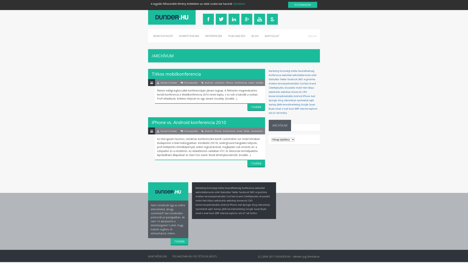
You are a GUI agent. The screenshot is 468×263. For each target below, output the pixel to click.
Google (304, 104)
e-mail (285, 108)
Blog (254, 36)
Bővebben (239, 3)
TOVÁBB (256, 107)
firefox (283, 113)
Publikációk (236, 36)
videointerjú (290, 100)
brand (313, 83)
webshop (286, 92)
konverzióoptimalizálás (281, 96)
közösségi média (288, 71)
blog (280, 100)
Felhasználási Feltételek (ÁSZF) (194, 256)
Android (298, 96)
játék (279, 104)
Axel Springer (244, 204)
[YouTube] (259, 19)
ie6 (270, 113)
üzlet (314, 75)
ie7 (274, 113)
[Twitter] (221, 19)
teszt (291, 108)
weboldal (287, 75)
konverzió (296, 92)
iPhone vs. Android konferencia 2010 (189, 122)
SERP (297, 108)
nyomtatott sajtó (305, 100)
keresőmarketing (291, 104)
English (312, 36)
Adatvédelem (157, 256)
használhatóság (306, 71)
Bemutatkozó (163, 36)
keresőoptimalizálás (288, 83)
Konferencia (275, 75)
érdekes (273, 83)
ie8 (278, 113)
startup (272, 104)
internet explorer (309, 108)
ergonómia (309, 79)
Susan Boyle (260, 209)
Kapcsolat (272, 36)
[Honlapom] (172, 17)
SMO (300, 79)
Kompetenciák (189, 36)
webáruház (274, 92)
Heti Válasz (308, 87)
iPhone (306, 96)
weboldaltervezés (301, 75)
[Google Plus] (246, 19)
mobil (299, 87)
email (278, 108)
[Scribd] (272, 19)
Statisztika (274, 79)
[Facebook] (208, 19)
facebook (292, 79)
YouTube (304, 83)
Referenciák (213, 36)
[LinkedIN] (234, 19)
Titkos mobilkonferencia (176, 74)
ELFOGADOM (303, 4)
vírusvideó (289, 87)
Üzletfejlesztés (276, 87)
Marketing (274, 71)
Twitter (283, 79)
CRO (304, 92)
